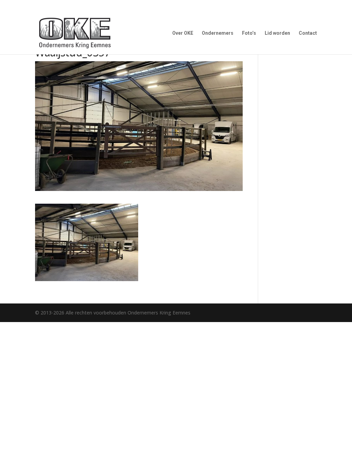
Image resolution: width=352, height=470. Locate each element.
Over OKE (182, 33)
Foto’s (249, 33)
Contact (308, 33)
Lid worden (277, 33)
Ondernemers (217, 33)
